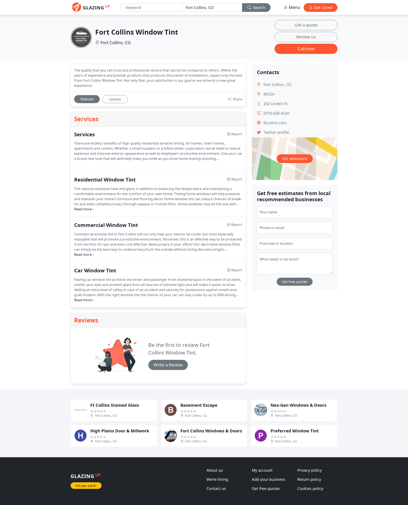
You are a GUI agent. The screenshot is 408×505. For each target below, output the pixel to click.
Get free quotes (294, 281)
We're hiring (217, 479)
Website (87, 99)
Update (115, 99)
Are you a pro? (86, 486)
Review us (306, 37)
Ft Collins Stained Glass (114, 405)
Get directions (294, 158)
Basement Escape (198, 405)
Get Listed (322, 7)
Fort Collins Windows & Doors (211, 431)
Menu (294, 7)
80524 (269, 94)
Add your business (268, 479)
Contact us (216, 488)
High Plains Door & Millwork (119, 431)
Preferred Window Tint (295, 431)
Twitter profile (276, 132)
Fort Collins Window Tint (136, 32)
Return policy (309, 479)
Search (258, 7)
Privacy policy (309, 470)
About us (215, 470)
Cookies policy (310, 488)
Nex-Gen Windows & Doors (298, 405)
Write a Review (168, 365)
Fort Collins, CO (116, 42)
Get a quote (306, 25)
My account (262, 470)
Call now (306, 49)
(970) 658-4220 (276, 113)
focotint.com (275, 122)
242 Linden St (276, 103)
